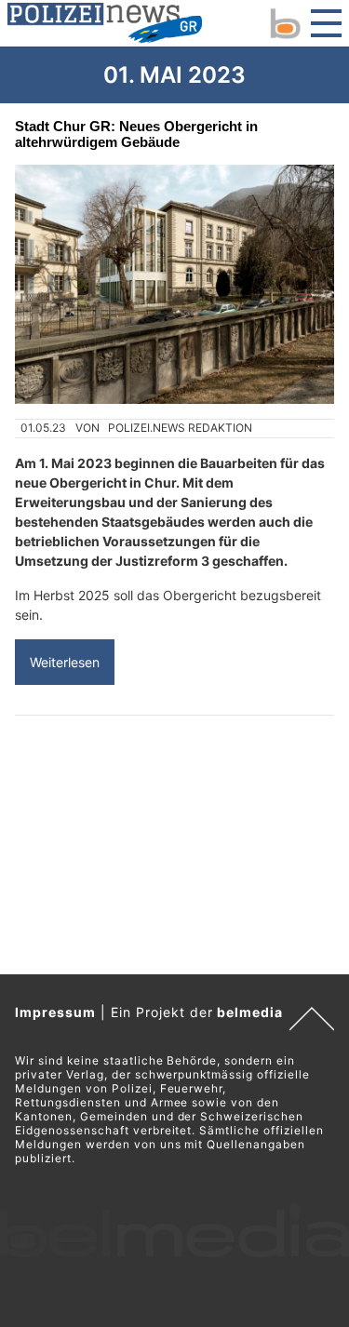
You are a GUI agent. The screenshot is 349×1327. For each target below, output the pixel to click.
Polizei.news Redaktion (180, 428)
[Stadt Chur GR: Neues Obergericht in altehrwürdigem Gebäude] (174, 284)
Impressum (55, 1012)
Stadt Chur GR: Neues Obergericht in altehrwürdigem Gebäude (136, 134)
